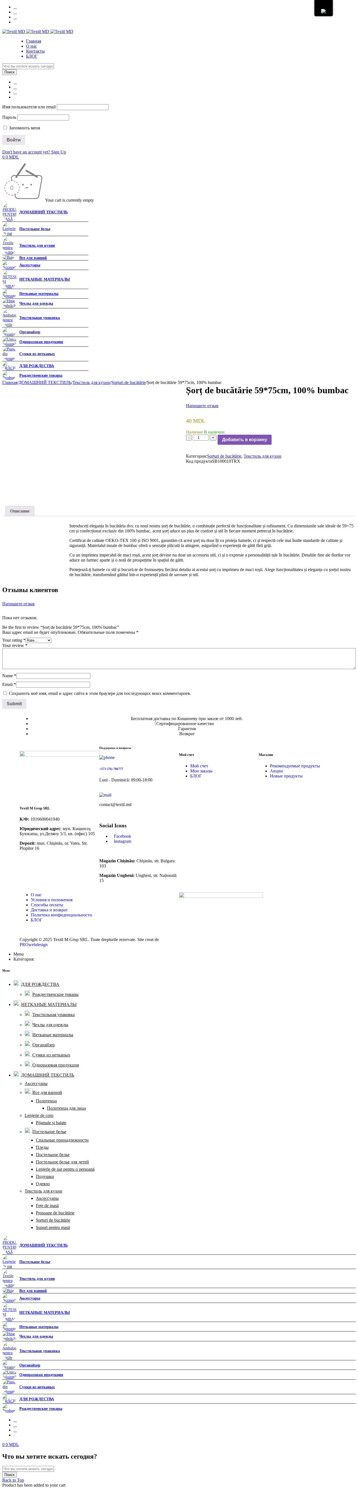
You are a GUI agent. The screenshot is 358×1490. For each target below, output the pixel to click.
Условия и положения (51, 899)
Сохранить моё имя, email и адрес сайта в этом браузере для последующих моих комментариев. (100, 693)
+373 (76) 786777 (111, 768)
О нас (36, 894)
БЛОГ (196, 776)
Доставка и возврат (49, 909)
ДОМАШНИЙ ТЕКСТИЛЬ (44, 382)
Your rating (13, 640)
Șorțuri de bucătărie (128, 382)
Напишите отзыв (202, 405)
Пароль (9, 117)
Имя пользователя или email (29, 106)
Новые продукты (286, 776)
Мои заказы (201, 771)
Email (9, 684)
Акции (276, 771)
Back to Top (13, 1480)
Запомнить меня (24, 127)
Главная (9, 382)
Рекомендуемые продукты (295, 765)
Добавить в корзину (244, 439)
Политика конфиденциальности (61, 914)
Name (9, 675)
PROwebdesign (34, 944)
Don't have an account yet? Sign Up (34, 152)
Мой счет (199, 765)
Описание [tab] (20, 511)
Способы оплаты (47, 904)
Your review (14, 645)
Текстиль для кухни (91, 382)
